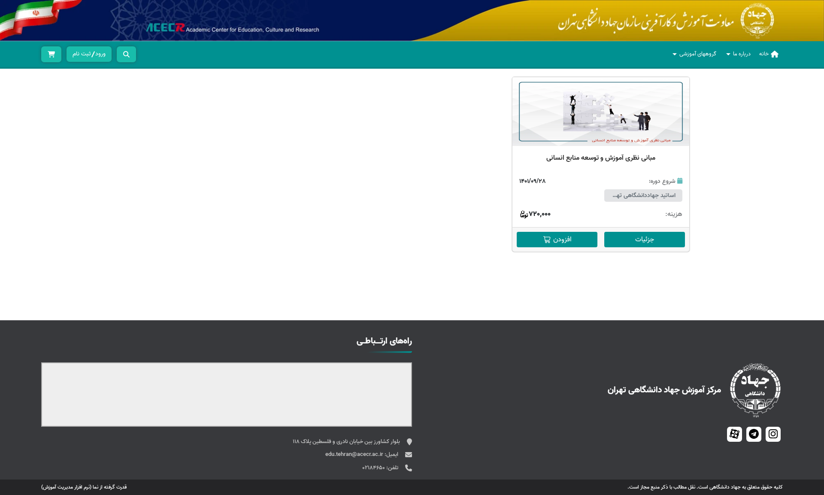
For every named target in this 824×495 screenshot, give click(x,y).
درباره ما (742, 53)
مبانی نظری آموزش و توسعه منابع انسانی (600, 158)
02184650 (374, 467)
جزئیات (644, 239)
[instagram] (773, 434)
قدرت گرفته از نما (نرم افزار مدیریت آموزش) (84, 487)
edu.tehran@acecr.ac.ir (355, 454)
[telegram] (754, 434)
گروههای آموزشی (697, 53)
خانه (764, 53)
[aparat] (734, 434)
